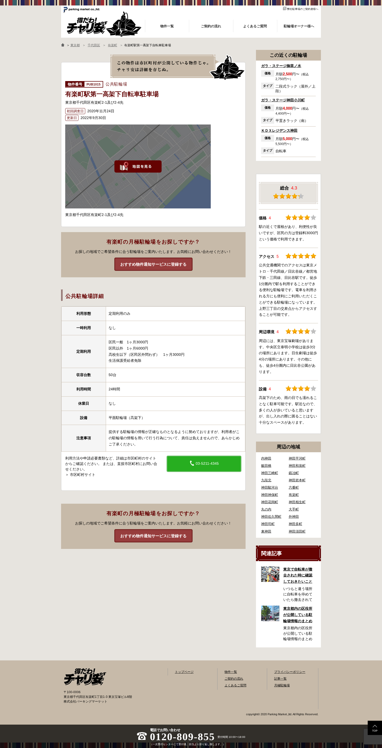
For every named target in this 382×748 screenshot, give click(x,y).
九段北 (266, 480)
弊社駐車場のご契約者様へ (302, 9)
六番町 (294, 487)
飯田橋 (266, 466)
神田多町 (295, 524)
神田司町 (268, 524)
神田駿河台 (269, 487)
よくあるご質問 (235, 685)
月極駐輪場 (282, 685)
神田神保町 (269, 495)
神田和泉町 (297, 466)
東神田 (266, 531)
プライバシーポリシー (289, 672)
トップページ (184, 672)
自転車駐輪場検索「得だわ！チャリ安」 (85, 676)
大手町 (294, 509)
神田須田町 (297, 531)
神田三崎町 (269, 473)
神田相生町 (297, 502)
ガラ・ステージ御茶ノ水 (281, 66)
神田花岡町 (269, 502)
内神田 (266, 458)
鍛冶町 (294, 473)
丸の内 (266, 509)
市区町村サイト (82, 475)
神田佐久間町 (271, 517)
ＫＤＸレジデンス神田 (279, 130)
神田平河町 (297, 458)
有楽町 (294, 495)
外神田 (294, 517)
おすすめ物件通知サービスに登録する (153, 264)
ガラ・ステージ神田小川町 (283, 100)
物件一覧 (231, 672)
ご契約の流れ (234, 678)
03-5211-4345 (207, 463)
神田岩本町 (297, 480)
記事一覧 (280, 678)
